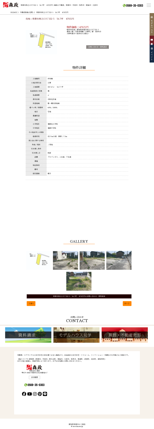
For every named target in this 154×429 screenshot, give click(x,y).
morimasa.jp (78, 426)
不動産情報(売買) (27, 12)
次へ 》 (127, 303)
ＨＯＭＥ (13, 12)
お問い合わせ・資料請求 (97, 47)
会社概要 (34, 377)
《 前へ (31, 303)
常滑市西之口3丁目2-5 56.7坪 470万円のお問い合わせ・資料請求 (79, 296)
